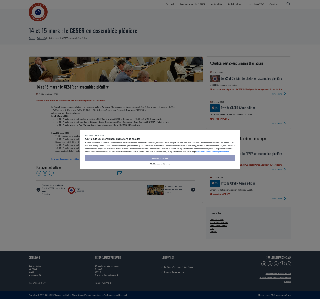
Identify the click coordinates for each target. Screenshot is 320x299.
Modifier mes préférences (160, 164)
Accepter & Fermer (160, 158)
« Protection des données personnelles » (213, 151)
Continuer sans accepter (94, 135)
